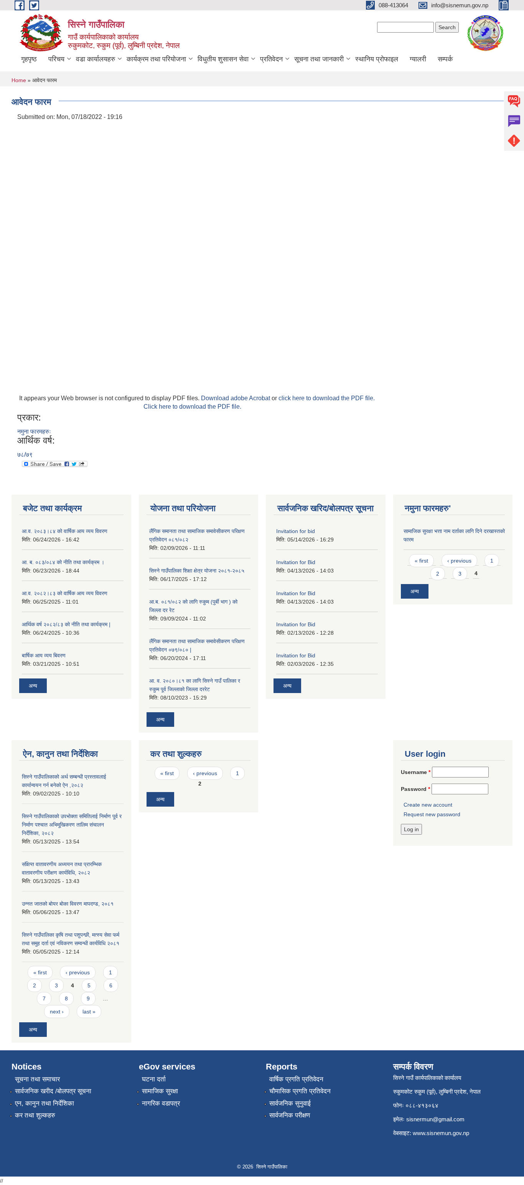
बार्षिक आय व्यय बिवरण (44, 655)
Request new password (432, 814)
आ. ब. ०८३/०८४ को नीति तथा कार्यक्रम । (63, 562)
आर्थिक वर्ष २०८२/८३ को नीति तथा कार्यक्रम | (66, 624)
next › (57, 1011)
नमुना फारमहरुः (34, 431)
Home (19, 80)
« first (421, 561)
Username (415, 772)
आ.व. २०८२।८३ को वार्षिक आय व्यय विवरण (64, 593)
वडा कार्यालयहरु (95, 59)
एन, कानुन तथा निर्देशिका (44, 1103)
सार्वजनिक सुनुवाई (290, 1103)
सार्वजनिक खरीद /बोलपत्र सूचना (53, 1091)
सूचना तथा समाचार (37, 1079)
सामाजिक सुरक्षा (160, 1091)
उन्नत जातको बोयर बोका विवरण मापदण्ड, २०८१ (68, 904)
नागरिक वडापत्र (161, 1103)
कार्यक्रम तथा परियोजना (156, 59)
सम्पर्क (445, 59)
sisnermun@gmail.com (435, 1119)
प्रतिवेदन (271, 59)
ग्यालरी (418, 59)
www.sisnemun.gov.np (441, 1133)
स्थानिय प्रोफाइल (376, 59)
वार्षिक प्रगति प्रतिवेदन (296, 1079)
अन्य (33, 686)
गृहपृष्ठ (29, 59)
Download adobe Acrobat (236, 398)
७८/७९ (25, 454)
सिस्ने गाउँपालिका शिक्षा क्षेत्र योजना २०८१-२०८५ (196, 571)
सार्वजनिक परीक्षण (289, 1115)
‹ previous (459, 561)
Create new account (428, 805)
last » (89, 1011)
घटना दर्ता (154, 1079)
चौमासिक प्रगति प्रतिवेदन (300, 1091)
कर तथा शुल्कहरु (35, 1115)
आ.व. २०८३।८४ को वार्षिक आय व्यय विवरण (64, 531)
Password (415, 789)
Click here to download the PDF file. (192, 406)
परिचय (56, 59)
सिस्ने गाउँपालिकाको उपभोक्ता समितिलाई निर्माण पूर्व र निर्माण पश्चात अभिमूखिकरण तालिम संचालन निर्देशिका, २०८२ (72, 824)
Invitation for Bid (295, 562)
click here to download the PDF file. (326, 398)
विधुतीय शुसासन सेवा (223, 59)
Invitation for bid (295, 531)
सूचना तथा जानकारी (319, 59)
